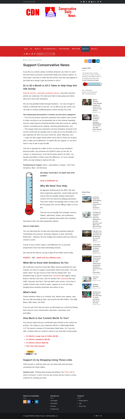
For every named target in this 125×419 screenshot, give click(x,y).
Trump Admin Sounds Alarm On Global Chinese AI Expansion (97, 248)
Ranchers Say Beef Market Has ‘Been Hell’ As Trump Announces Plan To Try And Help (97, 297)
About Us (94, 48)
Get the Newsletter (64, 48)
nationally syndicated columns (48, 93)
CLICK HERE (91, 76)
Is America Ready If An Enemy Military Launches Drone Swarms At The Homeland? (97, 202)
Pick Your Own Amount (35, 346)
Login (80, 403)
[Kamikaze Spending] (86, 287)
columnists (65, 278)
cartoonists (57, 276)
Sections (37, 48)
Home (26, 48)
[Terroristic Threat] (86, 279)
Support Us (85, 48)
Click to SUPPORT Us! (49, 181)
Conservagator (53, 400)
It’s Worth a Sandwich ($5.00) (38, 339)
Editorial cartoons (29, 93)
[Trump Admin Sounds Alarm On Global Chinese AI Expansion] (86, 247)
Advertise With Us (83, 400)
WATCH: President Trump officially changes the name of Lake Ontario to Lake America (97, 105)
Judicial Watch (53, 403)
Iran (31, 48)
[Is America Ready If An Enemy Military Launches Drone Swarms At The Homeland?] (86, 199)
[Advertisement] (62, 33)
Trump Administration (49, 48)
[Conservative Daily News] (52, 12)
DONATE (26, 258)
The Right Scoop (54, 409)
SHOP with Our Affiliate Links (49, 258)
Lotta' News (53, 406)
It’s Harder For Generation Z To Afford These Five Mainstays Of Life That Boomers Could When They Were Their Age (97, 219)
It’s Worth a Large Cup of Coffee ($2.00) (42, 336)
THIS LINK (68, 372)
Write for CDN (76, 48)
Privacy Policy (82, 406)
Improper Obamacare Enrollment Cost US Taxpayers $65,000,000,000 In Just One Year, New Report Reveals (97, 122)
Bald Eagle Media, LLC (52, 416)
